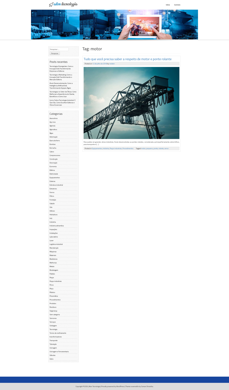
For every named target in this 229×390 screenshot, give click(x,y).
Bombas (53, 144)
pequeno (149, 148)
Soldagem (53, 325)
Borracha (53, 148)
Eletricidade (54, 174)
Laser (52, 240)
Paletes (52, 273)
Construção (54, 159)
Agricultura (53, 129)
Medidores (53, 259)
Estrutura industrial (56, 185)
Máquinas (53, 251)
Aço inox (53, 122)
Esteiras (52, 181)
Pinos (52, 285)
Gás (51, 207)
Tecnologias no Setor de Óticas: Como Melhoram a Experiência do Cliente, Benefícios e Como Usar (63, 94)
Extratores (53, 188)
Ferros (52, 192)
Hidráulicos (53, 214)
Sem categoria (55, 314)
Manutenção (54, 248)
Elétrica (52, 170)
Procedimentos (55, 299)
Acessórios (54, 118)
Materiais (53, 255)
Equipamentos (55, 177)
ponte (156, 148)
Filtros (52, 196)
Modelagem (54, 270)
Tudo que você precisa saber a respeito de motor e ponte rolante (128, 58)
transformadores (56, 336)
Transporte (53, 340)
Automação (53, 137)
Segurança (53, 311)
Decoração (53, 162)
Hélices (52, 211)
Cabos (52, 151)
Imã (51, 218)
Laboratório (54, 236)
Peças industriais (56, 281)
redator (112, 63)
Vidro (51, 359)
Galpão (52, 203)
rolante (161, 148)
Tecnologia (53, 329)
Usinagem (53, 348)
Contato (177, 4)
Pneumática (54, 296)
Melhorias (53, 262)
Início (168, 4)
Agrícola (52, 125)
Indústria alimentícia (57, 225)
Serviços (53, 322)
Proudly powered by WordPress (112, 386)
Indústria (53, 222)
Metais (52, 266)
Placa (51, 288)
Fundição (53, 199)
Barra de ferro (55, 140)
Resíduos (53, 307)
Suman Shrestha (147, 386)
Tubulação (53, 344)
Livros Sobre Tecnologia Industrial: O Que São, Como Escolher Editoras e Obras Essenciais (62, 102)
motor (143, 148)
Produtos (53, 303)
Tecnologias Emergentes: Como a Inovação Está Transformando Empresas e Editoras (61, 68)
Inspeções (53, 229)
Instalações (54, 233)
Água (51, 133)
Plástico (52, 292)
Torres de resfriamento (58, 333)
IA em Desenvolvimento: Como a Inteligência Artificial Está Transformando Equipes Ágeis (61, 85)
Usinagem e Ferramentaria (59, 351)
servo (166, 148)
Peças (52, 277)
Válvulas (52, 355)
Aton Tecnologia (94, 386)
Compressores (55, 155)
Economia (53, 166)
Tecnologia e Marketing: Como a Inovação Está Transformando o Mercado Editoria (61, 77)
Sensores (53, 318)
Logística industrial (56, 244)
